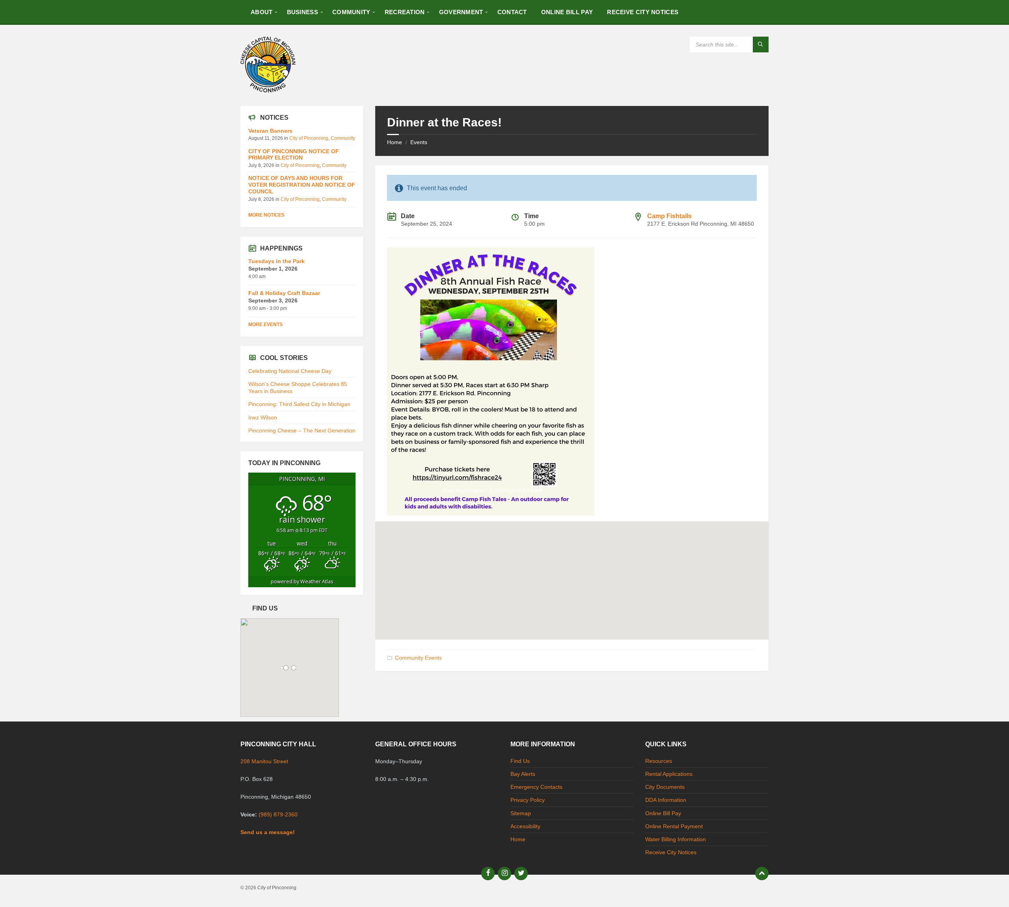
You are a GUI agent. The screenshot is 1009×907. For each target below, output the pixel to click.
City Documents (665, 787)
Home (394, 142)
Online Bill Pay (663, 813)
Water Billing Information (675, 839)
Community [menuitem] (351, 12)
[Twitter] (521, 873)
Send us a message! (267, 832)
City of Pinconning (308, 138)
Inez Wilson (262, 417)
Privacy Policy (527, 800)
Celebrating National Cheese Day (289, 371)
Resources (658, 761)
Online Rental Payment (674, 826)
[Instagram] (504, 873)
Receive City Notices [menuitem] (642, 12)
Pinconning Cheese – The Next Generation (302, 430)
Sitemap (520, 813)
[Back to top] (762, 873)
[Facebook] (488, 873)
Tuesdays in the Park (276, 261)
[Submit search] (761, 44)
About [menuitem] (262, 12)
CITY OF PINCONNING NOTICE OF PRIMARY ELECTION (293, 154)
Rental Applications (669, 774)
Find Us (520, 761)
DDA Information (665, 800)
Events (418, 142)
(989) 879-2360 (278, 814)
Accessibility (525, 826)
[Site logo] (268, 90)
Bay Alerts (522, 774)
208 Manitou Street (264, 761)
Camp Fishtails (669, 216)
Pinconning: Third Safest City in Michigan (299, 404)
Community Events (418, 658)
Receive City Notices (670, 852)
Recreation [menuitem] (405, 12)
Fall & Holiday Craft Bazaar (284, 293)
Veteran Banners (270, 131)
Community (343, 138)
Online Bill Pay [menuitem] (567, 12)
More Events (265, 324)
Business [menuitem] (302, 12)
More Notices (266, 215)
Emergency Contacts (536, 787)
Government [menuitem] (461, 12)
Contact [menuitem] (512, 12)
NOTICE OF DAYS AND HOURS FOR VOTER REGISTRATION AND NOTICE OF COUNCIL (301, 185)
